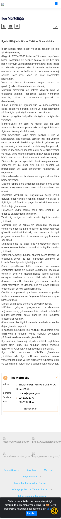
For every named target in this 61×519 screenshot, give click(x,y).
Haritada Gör (30, 408)
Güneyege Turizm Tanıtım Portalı (30, 489)
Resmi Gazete (11, 470)
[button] (30, 378)
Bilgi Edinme (30, 476)
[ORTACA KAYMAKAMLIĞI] (15, 4)
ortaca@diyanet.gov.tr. (30, 393)
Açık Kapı (31, 470)
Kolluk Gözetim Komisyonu (31, 496)
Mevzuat (48, 470)
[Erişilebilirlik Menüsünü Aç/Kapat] (54, 510)
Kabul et (31, 513)
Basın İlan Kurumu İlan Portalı (30, 483)
